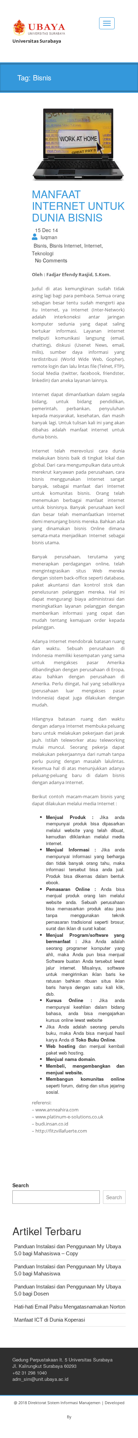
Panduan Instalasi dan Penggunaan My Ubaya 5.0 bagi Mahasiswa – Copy (67, 1249)
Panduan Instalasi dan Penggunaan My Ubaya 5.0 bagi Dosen (67, 1290)
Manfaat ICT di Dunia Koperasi (49, 1320)
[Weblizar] (38, 26)
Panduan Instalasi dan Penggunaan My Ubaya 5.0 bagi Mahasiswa (67, 1269)
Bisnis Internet (65, 245)
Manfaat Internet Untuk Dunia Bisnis (78, 205)
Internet (93, 245)
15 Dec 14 (46, 229)
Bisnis (40, 245)
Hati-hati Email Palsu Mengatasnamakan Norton (69, 1307)
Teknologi (42, 253)
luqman (49, 237)
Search (20, 1185)
